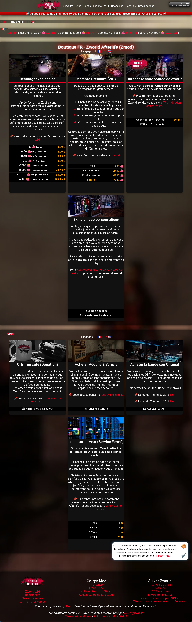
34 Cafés (160, 588)
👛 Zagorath (8, 32)
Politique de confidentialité (110, 616)
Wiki (106, 5)
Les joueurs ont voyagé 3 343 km (160, 598)
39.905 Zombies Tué (160, 594)
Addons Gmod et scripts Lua (96, 594)
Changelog (117, 5)
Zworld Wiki (32, 591)
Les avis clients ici (113, 394)
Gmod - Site (96, 588)
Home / (5, 21)
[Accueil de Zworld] (49, 6)
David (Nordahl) (134, 613)
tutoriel (115, 155)
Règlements (32, 595)
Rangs (87, 5)
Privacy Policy (163, 555)
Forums (97, 5)
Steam (69, 606)
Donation (131, 5)
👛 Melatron (127, 32)
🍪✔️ (183, 551)
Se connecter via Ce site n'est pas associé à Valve (179, 4)
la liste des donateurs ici (45, 399)
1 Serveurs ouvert (160, 584)
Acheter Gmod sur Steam (96, 591)
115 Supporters (160, 591)
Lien (172, 394)
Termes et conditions (78, 616)
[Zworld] (32, 581)
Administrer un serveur (33, 601)
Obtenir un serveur (32, 598)
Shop (78, 5)
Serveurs (68, 5)
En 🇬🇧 (107, 51)
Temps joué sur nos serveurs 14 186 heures (160, 601)
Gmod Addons (146, 5)
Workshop (96, 584)
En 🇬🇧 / (31, 21)
